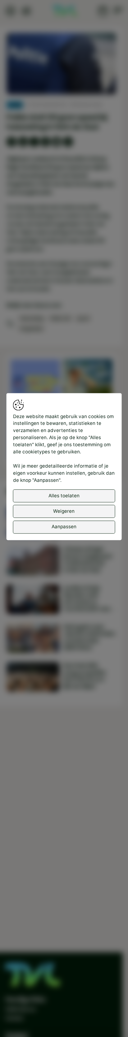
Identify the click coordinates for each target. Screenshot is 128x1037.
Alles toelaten (64, 496)
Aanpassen (64, 527)
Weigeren (64, 511)
